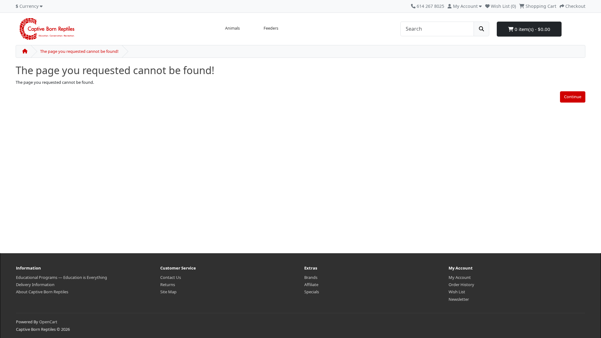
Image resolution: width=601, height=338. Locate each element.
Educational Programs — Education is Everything (61, 277)
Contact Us (170, 277)
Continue (572, 96)
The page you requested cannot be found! (79, 51)
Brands (310, 277)
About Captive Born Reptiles (42, 292)
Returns (167, 284)
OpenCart (48, 322)
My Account (460, 277)
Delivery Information (35, 284)
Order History (461, 284)
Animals (232, 28)
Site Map (168, 292)
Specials (311, 292)
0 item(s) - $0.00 (531, 29)
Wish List (457, 292)
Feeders (271, 28)
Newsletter (459, 299)
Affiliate (311, 284)
